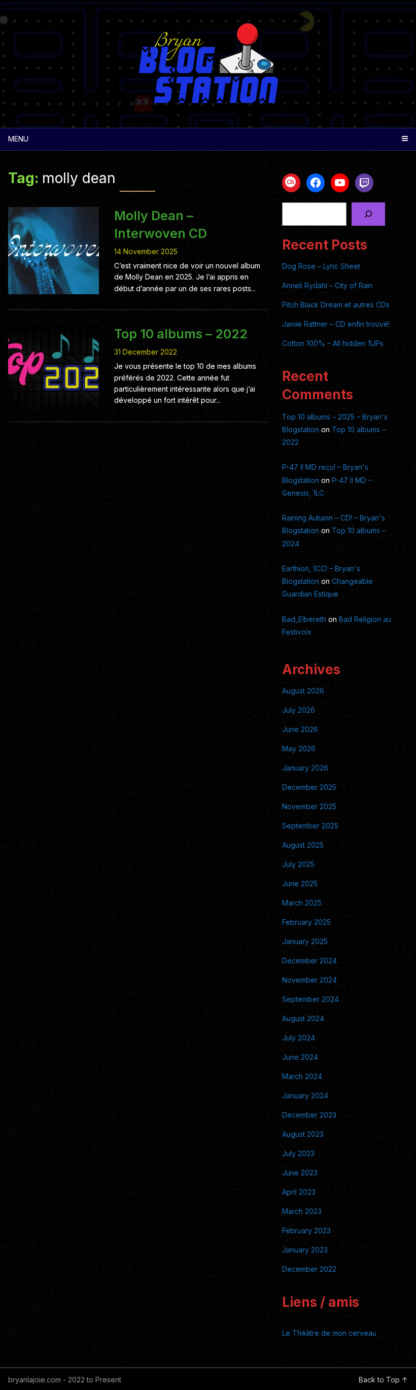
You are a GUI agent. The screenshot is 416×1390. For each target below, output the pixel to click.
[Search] (368, 214)
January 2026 (305, 767)
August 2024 (303, 1018)
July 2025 (298, 864)
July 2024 (298, 1037)
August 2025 (303, 845)
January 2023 (305, 1249)
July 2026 (298, 710)
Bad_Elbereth (304, 619)
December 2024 (309, 960)
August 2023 (303, 1134)
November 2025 (309, 806)
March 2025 (302, 902)
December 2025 (309, 787)
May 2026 (299, 748)
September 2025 (310, 825)
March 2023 (302, 1211)
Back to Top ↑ (383, 1379)
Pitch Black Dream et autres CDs (336, 304)
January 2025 (305, 941)
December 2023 (309, 1114)
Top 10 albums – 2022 (181, 333)
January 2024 (305, 1095)
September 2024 (310, 999)
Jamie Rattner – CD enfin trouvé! (336, 324)
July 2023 (298, 1153)
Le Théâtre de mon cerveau (329, 1333)
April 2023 (299, 1192)
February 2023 (306, 1230)
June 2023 (300, 1172)
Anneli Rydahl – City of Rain (327, 285)
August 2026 (303, 690)
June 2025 (300, 883)
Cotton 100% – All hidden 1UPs (333, 343)
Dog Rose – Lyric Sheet (321, 266)
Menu (18, 138)
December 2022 (309, 1269)
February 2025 (306, 922)
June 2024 (300, 1057)
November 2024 (309, 980)
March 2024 (302, 1076)
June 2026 (300, 729)
